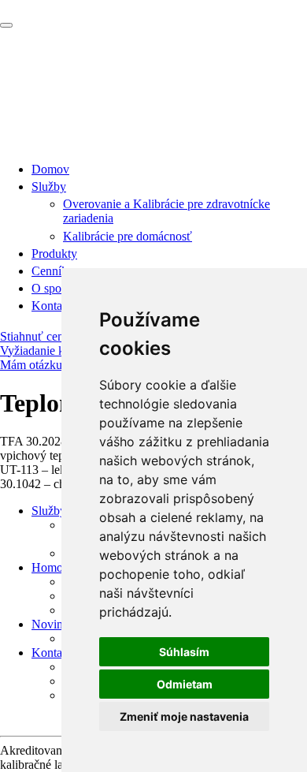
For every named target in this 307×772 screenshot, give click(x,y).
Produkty (54, 253)
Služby (48, 186)
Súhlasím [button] (184, 651)
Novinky (53, 624)
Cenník (49, 271)
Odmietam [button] (185, 684)
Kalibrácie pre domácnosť (127, 236)
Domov (50, 169)
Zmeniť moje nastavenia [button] (184, 716)
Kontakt (51, 305)
